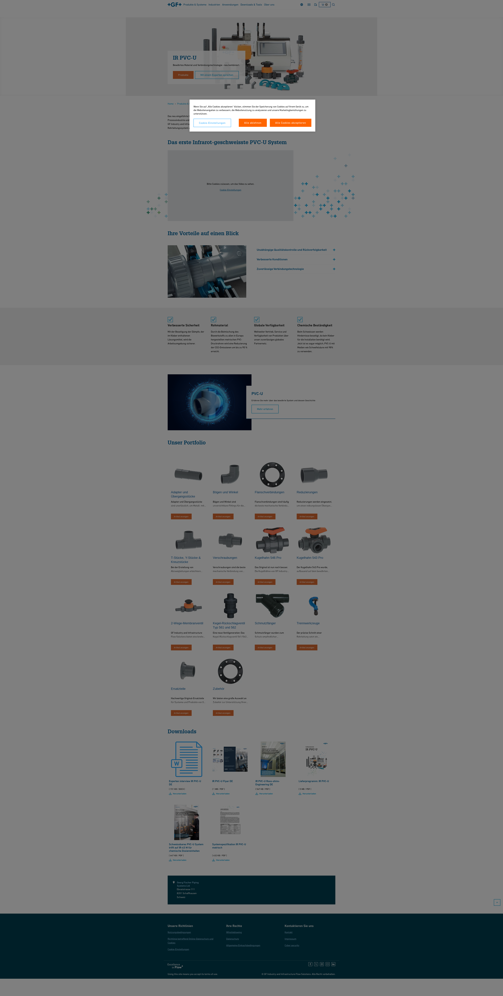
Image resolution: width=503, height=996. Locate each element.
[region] (252, 116)
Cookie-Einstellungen (212, 122)
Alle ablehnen (252, 122)
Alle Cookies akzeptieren (290, 122)
